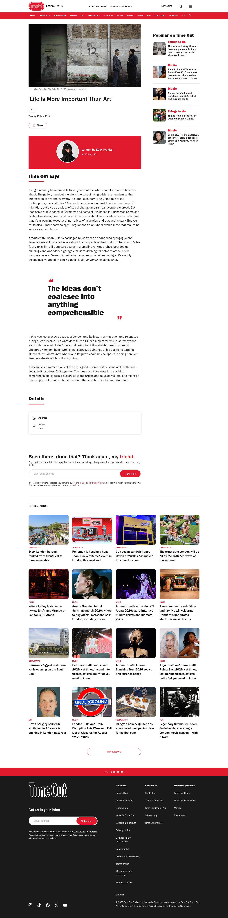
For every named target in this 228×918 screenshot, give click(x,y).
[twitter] (56, 905)
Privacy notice (123, 830)
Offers (140, 16)
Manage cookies (124, 883)
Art (82, 16)
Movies (177, 808)
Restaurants (94, 16)
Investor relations (125, 801)
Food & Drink (60, 16)
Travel (130, 16)
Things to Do (44, 16)
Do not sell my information (123, 840)
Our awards (122, 808)
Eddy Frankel (104, 150)
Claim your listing (154, 801)
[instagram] (30, 905)
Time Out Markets (121, 7)
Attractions (160, 16)
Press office (122, 793)
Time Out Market (153, 823)
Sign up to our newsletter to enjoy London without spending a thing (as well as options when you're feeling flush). (84, 464)
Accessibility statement (128, 857)
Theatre (73, 16)
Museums (173, 16)
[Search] (180, 6)
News (32, 16)
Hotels (120, 16)
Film (183, 16)
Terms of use (122, 864)
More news (114, 752)
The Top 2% (108, 16)
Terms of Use (79, 483)
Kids (149, 16)
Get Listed (150, 793)
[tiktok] (39, 905)
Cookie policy (123, 849)
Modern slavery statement (124, 873)
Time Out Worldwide (184, 801)
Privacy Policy (96, 483)
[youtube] (65, 905)
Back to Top (117, 772)
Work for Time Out (125, 816)
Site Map (120, 895)
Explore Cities (97, 7)
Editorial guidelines (126, 823)
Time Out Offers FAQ (155, 808)
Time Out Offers (182, 793)
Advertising (151, 816)
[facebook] (48, 905)
